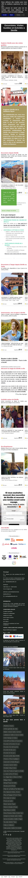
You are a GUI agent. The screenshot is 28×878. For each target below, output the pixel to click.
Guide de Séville (13, 765)
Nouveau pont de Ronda (9, 786)
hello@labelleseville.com (10, 581)
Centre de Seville (19, 735)
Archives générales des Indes (10, 729)
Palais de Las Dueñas (9, 789)
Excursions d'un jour (14, 744)
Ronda (15, 807)
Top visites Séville (8, 822)
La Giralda (21, 771)
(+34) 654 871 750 (20, 579)
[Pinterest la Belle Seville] (6, 834)
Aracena (11, 726)
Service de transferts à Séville (10, 819)
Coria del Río (7, 741)
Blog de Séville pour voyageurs (10, 629)
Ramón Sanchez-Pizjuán (9, 804)
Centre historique (8, 738)
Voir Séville (18, 828)
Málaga (5, 780)
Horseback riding (8, 768)
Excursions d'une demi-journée (11, 747)
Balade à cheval (7, 732)
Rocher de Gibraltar (8, 807)
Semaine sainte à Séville (16, 816)
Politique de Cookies (7, 615)
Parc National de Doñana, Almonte (12, 792)
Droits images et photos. (8, 617)
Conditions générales (7, 611)
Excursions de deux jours (9, 750)
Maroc (10, 780)
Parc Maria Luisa (19, 789)
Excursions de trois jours (9, 753)
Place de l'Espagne (8, 795)
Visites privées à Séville (9, 828)
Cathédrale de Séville (9, 735)
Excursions (6, 744)
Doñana (13, 741)
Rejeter (11, 14)
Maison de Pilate (17, 777)
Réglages (18, 14)
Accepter (5, 14)
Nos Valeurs (5, 621)
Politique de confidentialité (9, 613)
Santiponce (6, 816)
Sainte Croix (20, 813)
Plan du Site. (6, 619)
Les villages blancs (8, 777)
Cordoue (15, 738)
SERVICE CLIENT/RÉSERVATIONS (11, 591)
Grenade (6, 765)
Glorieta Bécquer (15, 762)
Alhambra (6, 726)
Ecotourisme (19, 741)
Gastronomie (7, 762)
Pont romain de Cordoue (9, 798)
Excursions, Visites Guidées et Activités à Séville (14, 28)
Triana (14, 822)
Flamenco (6, 759)
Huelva (14, 768)
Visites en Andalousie (9, 825)
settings (20, 12)
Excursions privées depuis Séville (11, 756)
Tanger (20, 819)
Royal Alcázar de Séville (9, 810)
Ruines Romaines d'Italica (10, 813)
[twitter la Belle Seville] (9, 834)
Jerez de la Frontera (8, 771)
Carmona (18, 732)
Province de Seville (8, 801)
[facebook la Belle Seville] (4, 834)
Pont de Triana (17, 795)
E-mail (14, 510)
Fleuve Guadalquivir (14, 759)
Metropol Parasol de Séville (10, 783)
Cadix (13, 732)
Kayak (15, 771)
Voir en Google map (7, 589)
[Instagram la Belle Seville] (11, 834)
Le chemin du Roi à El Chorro (10, 774)
